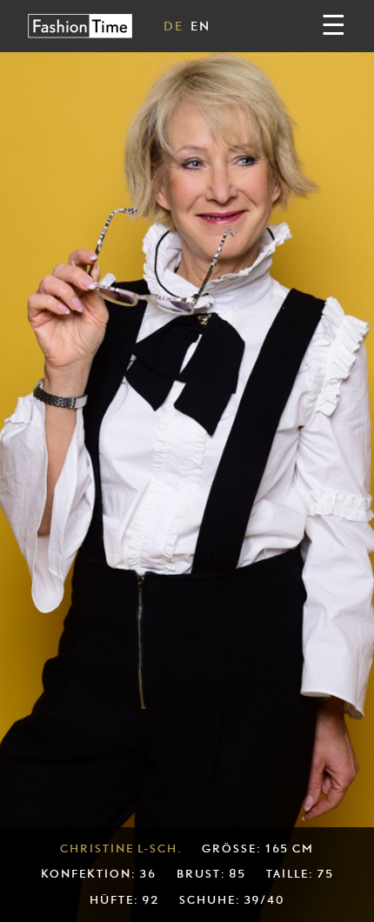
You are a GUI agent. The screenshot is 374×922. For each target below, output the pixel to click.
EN (200, 25)
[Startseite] (80, 25)
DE (174, 25)
